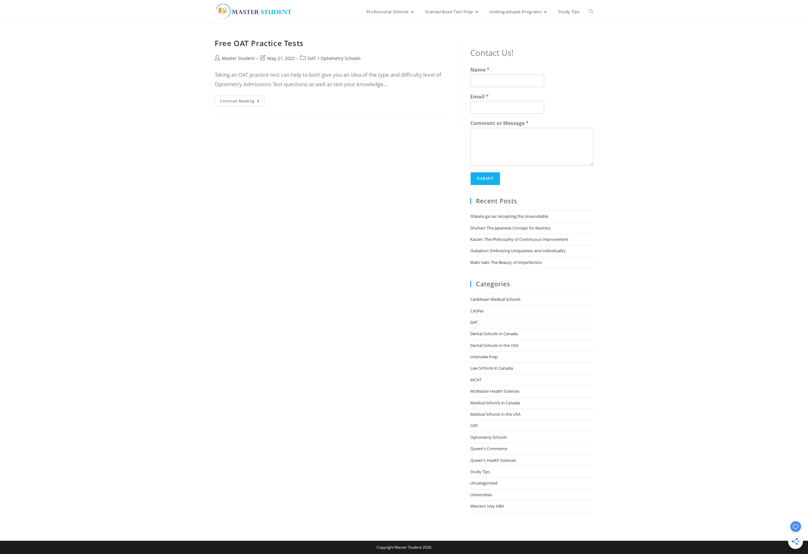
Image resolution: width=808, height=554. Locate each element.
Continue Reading (242, 102)
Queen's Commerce (488, 448)
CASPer (477, 311)
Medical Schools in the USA (495, 414)
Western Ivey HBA (487, 506)
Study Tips (480, 471)
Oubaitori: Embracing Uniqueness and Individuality (518, 250)
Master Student (238, 58)
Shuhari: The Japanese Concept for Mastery (510, 228)
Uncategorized (483, 483)
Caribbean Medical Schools (495, 299)
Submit (485, 178)
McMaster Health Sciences (495, 391)
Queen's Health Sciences (493, 460)
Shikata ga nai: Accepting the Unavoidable (509, 216)
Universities (481, 494)
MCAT (475, 380)
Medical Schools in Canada (495, 403)
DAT (474, 322)
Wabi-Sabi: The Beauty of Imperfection (506, 262)
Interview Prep (484, 357)
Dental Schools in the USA (494, 345)
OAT (311, 58)
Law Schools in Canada (491, 368)
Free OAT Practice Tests (259, 43)
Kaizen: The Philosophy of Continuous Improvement (519, 239)
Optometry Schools (341, 58)
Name (480, 70)
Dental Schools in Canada (494, 334)
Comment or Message (499, 123)
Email (479, 96)
